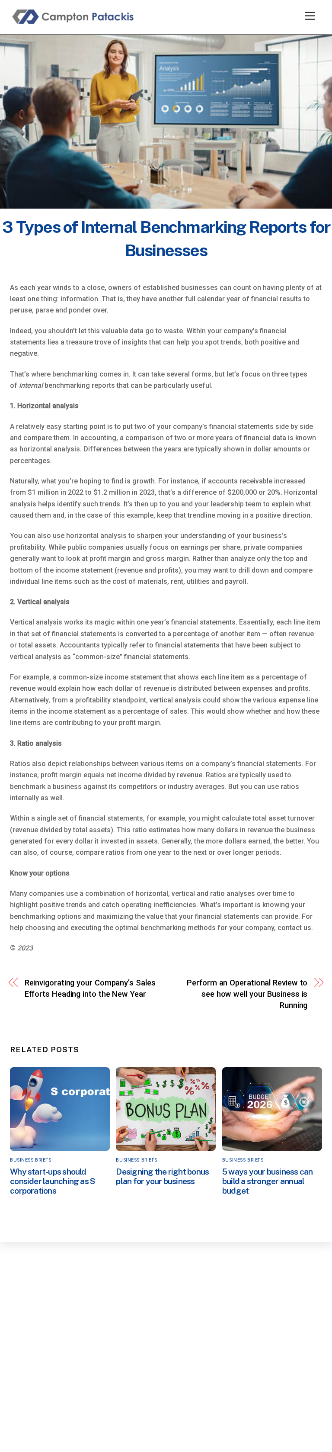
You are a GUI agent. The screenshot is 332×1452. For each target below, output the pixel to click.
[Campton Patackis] (75, 23)
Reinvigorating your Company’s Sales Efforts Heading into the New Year (90, 988)
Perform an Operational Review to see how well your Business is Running (247, 994)
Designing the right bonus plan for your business (162, 1176)
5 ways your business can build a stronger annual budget (267, 1181)
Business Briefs (30, 1160)
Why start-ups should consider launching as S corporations (52, 1181)
